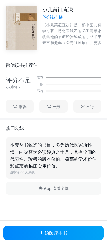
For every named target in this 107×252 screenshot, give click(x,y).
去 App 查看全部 (54, 188)
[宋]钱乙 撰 (52, 17)
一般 (56, 106)
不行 (90, 106)
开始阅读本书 (53, 233)
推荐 (23, 106)
